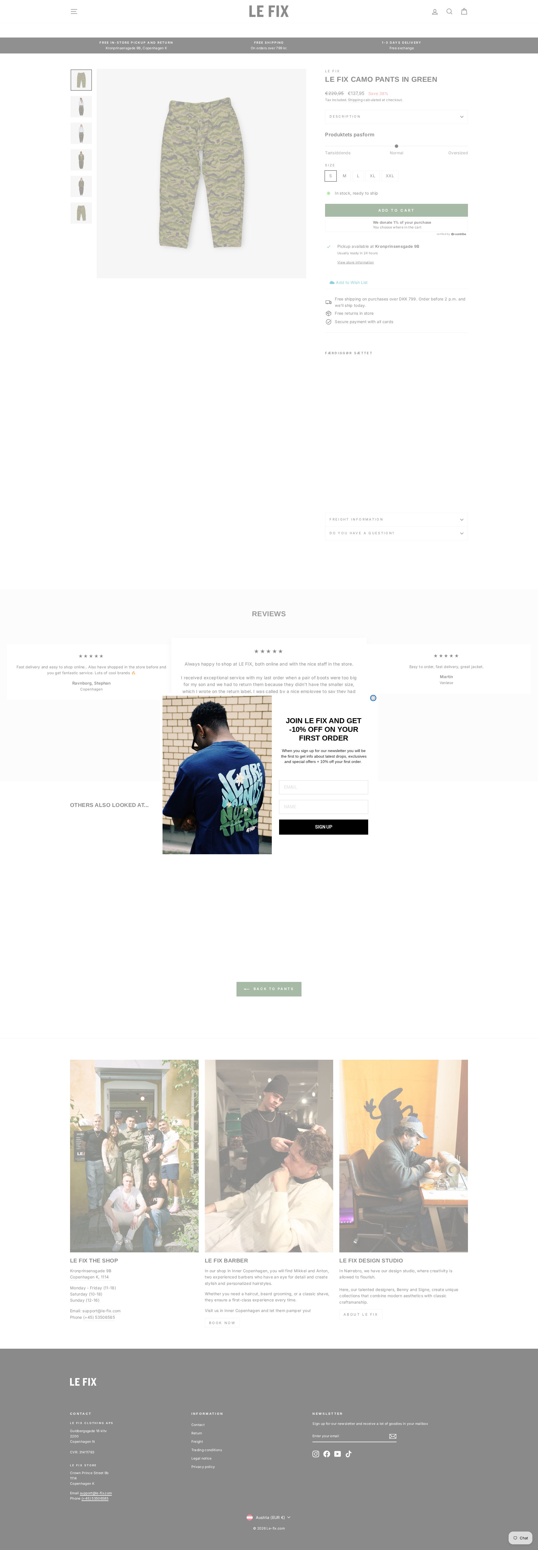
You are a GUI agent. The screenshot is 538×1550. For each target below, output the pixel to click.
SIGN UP (323, 827)
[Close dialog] (373, 698)
